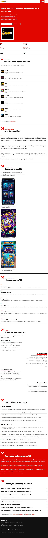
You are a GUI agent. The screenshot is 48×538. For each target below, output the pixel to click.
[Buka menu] (46, 1)
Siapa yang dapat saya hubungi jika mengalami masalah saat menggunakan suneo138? (21, 510)
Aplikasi (9, 529)
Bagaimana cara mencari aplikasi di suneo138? (12, 501)
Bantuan (20, 529)
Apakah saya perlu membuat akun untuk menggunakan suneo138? (16, 491)
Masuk (13, 529)
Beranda (2, 529)
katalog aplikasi (13, 121)
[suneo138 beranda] (3, 2)
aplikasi (33, 514)
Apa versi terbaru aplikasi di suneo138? (10, 497)
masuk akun (21, 514)
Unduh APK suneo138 (6, 24)
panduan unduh (15, 514)
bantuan (27, 514)
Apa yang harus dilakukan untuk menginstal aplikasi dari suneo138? (16, 488)
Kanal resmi (16, 24)
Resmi (16, 529)
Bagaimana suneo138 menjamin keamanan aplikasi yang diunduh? (16, 494)
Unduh (42, 1)
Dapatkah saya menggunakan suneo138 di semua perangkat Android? (17, 507)
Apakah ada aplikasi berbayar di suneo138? (11, 504)
